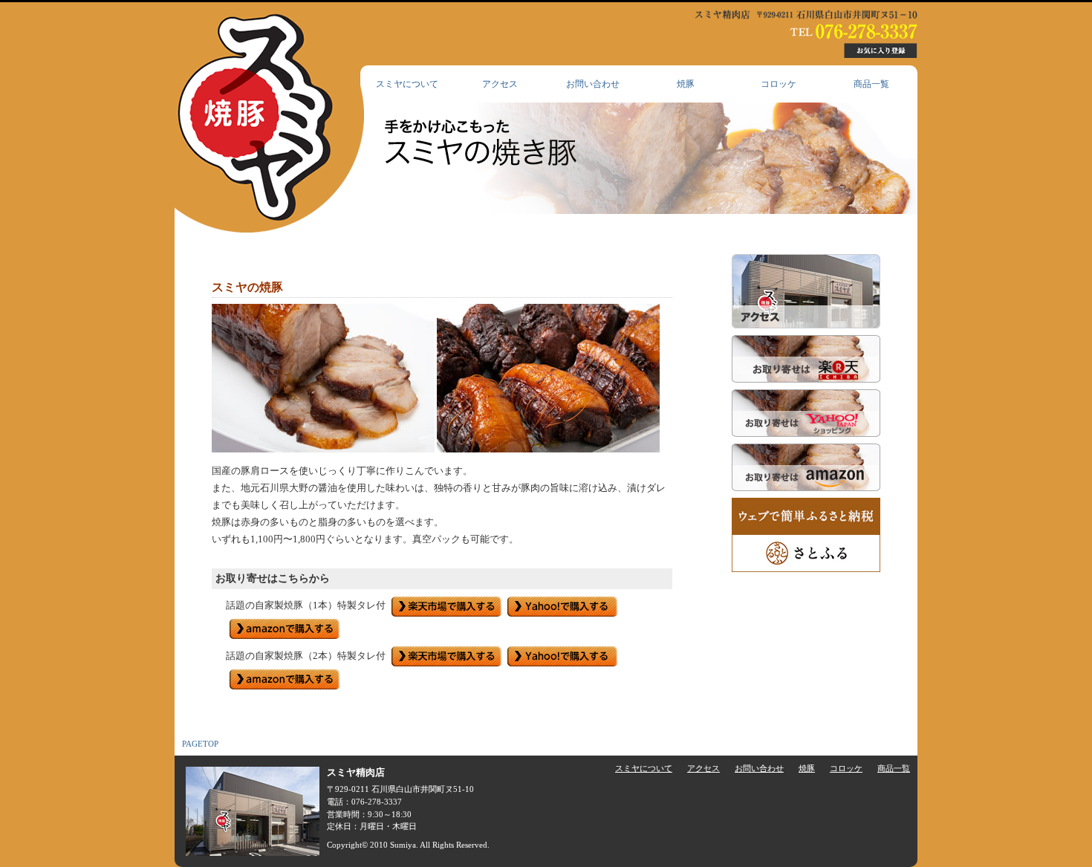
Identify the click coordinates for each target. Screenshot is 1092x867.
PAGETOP (200, 743)
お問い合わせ (593, 84)
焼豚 (686, 84)
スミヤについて (407, 84)
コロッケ (778, 84)
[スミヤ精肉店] (269, 121)
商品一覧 (871, 84)
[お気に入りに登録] (880, 50)
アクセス (500, 84)
